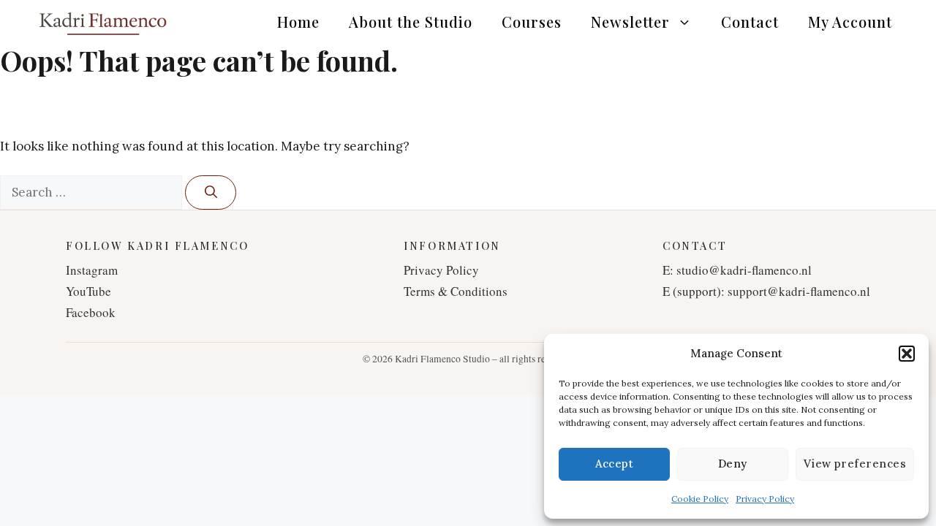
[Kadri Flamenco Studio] (102, 22)
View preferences (855, 463)
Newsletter (630, 21)
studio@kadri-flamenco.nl (744, 270)
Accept (614, 463)
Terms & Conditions (455, 291)
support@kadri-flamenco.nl (799, 291)
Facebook (91, 312)
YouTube (88, 291)
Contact (750, 21)
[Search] (210, 192)
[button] (906, 353)
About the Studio (410, 21)
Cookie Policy (699, 498)
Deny (732, 463)
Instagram (92, 270)
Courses (532, 21)
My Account (850, 21)
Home (298, 21)
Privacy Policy (765, 498)
